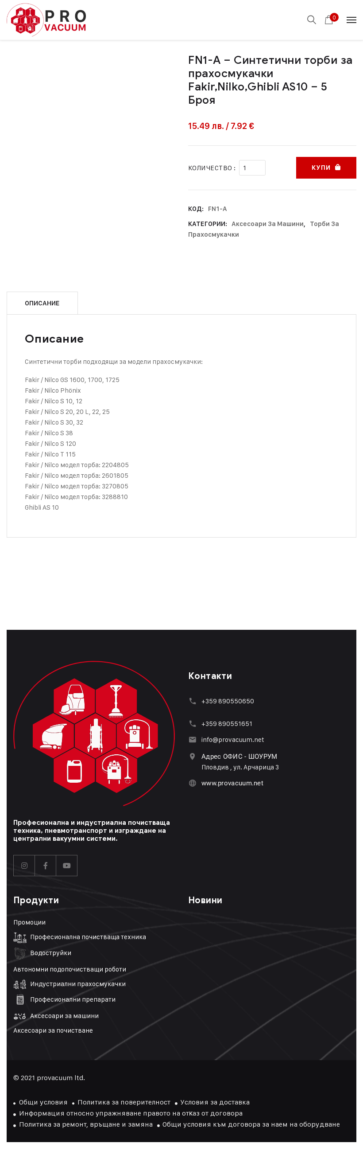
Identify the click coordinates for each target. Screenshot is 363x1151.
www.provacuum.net (232, 783)
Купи (321, 168)
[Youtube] (66, 865)
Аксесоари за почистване (53, 1030)
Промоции (29, 922)
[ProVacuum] (46, 20)
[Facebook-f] (45, 865)
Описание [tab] (42, 303)
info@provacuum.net (232, 739)
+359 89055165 (225, 723)
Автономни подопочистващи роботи (69, 969)
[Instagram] (24, 865)
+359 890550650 (227, 701)
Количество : (212, 168)
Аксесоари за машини (268, 224)
